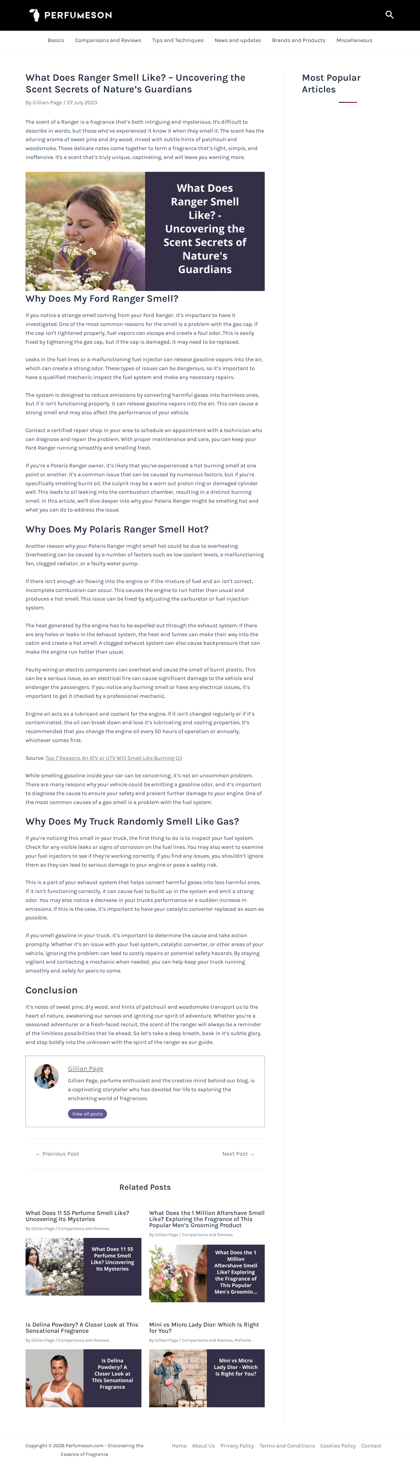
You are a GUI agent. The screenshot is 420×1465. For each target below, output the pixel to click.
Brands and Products (298, 40)
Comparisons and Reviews (108, 40)
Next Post (238, 1154)
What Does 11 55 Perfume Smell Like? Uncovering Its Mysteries (77, 1216)
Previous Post (57, 1154)
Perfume (243, 1340)
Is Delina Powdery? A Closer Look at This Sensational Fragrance (82, 1327)
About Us (203, 1445)
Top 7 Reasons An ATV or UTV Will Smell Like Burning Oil (114, 758)
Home (179, 1445)
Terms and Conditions (287, 1445)
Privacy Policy (237, 1445)
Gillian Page (85, 1068)
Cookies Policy (338, 1445)
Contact (371, 1445)
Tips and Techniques (178, 40)
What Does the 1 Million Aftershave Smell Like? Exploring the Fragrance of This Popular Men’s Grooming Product (207, 1219)
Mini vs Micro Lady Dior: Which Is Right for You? (204, 1327)
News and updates (238, 40)
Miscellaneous (354, 40)
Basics (56, 40)
